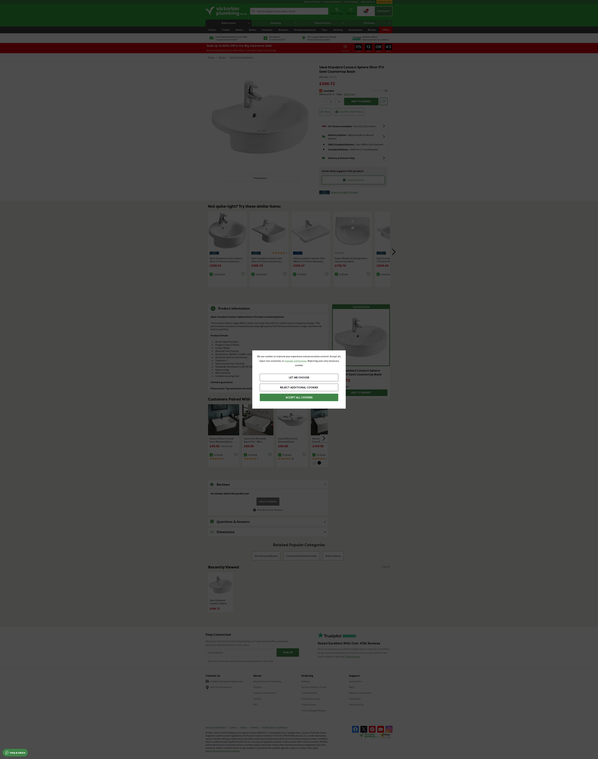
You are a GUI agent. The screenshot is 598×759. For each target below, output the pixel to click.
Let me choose (299, 377)
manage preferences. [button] (296, 360)
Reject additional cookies (299, 387)
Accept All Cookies (299, 397)
